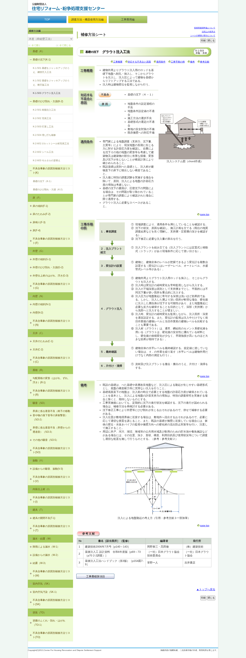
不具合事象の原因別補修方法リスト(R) (51, 392)
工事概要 (117, 62)
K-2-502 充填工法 (42, 118)
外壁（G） (39, 251)
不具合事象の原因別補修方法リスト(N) (51, 322)
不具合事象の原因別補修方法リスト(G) (51, 286)
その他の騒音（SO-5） (45, 439)
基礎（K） (38, 51)
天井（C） (38, 333)
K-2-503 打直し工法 (43, 126)
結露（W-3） (40, 563)
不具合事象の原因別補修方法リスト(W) (51, 573)
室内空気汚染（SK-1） (45, 591)
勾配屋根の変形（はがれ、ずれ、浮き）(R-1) (51, 380)
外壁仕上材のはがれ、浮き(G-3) (50, 275)
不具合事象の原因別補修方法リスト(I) (51, 499)
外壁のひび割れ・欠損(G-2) (48, 267)
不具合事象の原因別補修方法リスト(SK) (51, 602)
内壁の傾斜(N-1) (42, 304)
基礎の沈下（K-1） (43, 181)
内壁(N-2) (38, 312)
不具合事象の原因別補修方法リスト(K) (51, 170)
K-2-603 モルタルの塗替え (46, 160)
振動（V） (38, 460)
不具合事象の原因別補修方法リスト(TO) (51, 635)
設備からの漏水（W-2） (46, 555)
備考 (192, 62)
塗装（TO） (39, 612)
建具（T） (38, 509)
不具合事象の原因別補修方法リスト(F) (51, 240)
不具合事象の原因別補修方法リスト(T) (51, 528)
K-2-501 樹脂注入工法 (44, 110)
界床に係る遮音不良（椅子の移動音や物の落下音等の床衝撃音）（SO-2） (51, 415)
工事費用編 (128, 19)
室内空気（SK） (42, 583)
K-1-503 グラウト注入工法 (46, 93)
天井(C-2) (38, 349)
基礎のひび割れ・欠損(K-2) (48, 101)
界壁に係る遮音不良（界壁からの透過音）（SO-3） (51, 429)
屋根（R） (38, 370)
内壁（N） (38, 296)
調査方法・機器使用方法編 (87, 19)
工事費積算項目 (95, 576)
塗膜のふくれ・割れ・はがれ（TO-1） (49, 622)
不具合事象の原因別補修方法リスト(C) (51, 359)
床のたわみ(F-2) (41, 214)
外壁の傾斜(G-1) (42, 259)
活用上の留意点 (208, 32)
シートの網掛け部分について (202, 35)
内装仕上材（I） (42, 489)
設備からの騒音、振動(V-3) (48, 468)
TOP (47, 19)
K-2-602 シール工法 (43, 152)
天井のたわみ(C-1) (43, 341)
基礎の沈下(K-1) (42, 59)
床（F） (37, 197)
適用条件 (160, 62)
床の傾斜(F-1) (40, 206)
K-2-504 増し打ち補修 (44, 135)
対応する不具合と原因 (139, 62)
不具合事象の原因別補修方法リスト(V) (51, 479)
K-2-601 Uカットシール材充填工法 (51, 143)
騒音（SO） (39, 403)
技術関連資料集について (204, 28)
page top (204, 214)
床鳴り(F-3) (39, 222)
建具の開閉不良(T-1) (44, 518)
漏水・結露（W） (42, 538)
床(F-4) (36, 230)
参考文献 (204, 62)
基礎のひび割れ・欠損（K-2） (48, 189)
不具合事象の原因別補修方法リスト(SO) (51, 450)
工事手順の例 (178, 62)
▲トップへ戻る (205, 589)
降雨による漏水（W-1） (46, 546)
